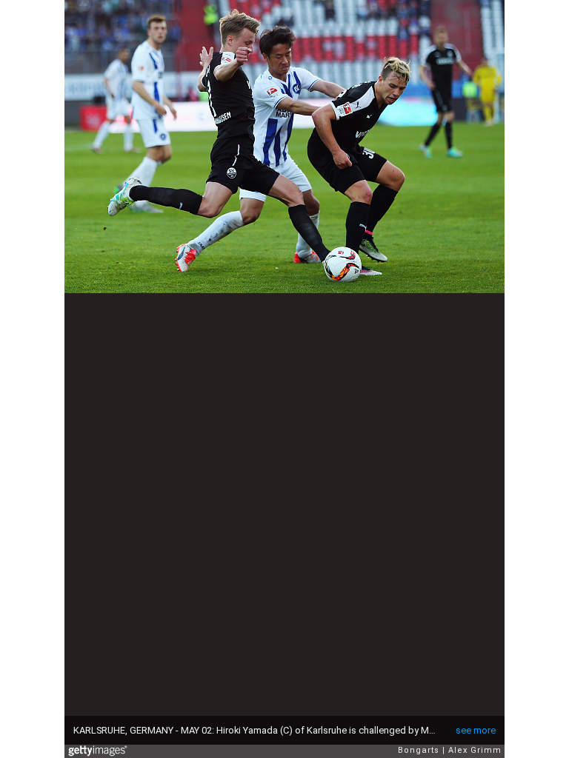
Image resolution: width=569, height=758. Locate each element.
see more (476, 730)
